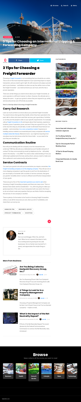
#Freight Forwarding (13, 213)
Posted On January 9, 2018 (29, 298)
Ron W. (26, 49)
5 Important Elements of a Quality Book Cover (66, 160)
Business (7, 37)
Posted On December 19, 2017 (29, 319)
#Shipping (29, 213)
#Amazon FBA (10, 209)
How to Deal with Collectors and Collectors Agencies (66, 130)
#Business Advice (25, 209)
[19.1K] (10, 276)
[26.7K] (10, 300)
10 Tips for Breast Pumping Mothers (64, 153)
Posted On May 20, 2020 (28, 274)
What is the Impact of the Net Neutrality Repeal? (34, 314)
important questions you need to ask (31, 182)
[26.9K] (10, 323)
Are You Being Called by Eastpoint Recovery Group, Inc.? (33, 269)
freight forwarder (15, 78)
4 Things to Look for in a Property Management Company (31, 292)
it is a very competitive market (28, 129)
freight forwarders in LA (14, 122)
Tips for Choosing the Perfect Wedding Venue (65, 145)
